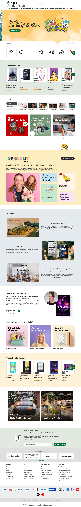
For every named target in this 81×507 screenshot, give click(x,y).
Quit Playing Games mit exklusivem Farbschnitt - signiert (68, 79)
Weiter (73, 8)
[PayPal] (43, 489)
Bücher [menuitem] (8, 8)
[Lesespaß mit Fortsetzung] (64, 127)
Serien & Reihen (10, 106)
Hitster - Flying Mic (68, 372)
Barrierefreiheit (9, 478)
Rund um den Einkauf (45, 464)
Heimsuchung (26, 372)
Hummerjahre (40, 79)
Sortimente (51, 53)
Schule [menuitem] (20, 8)
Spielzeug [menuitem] (51, 8)
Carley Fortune (63, 106)
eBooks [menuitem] (33, 8)
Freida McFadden (43, 106)
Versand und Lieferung (46, 470)
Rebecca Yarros (22, 106)
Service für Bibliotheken (29, 476)
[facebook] (67, 489)
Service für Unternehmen (29, 478)
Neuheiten (21, 53)
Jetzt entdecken (22, 254)
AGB (7, 482)
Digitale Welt (61, 480)
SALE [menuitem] (67, 8)
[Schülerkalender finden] (64, 337)
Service (25, 464)
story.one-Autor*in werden (64, 472)
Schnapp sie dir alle (40, 27)
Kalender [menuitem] (63, 8)
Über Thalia (8, 464)
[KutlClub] (61, 489)
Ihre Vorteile (61, 464)
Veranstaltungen (61, 482)
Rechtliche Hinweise (28, 439)
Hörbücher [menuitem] (41, 8)
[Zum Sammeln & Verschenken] (40, 127)
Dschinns (54, 372)
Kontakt (25, 468)
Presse (7, 470)
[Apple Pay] (35, 489)
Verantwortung (9, 476)
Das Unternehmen (10, 466)
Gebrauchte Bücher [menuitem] (27, 8)
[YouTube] (42, 494)
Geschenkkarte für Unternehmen (65, 476)
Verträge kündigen (45, 478)
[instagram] (72, 489)
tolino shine (40, 372)
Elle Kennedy (53, 106)
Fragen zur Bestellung (45, 466)
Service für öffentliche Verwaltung (31, 480)
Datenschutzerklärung (45, 480)
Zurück (70, 43)
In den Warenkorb (19, 311)
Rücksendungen (27, 472)
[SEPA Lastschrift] (18, 489)
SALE (71, 53)
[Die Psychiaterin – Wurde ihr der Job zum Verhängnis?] (58, 316)
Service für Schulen (28, 474)
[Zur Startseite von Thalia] (12, 2)
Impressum (8, 480)
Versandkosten (49, 505)
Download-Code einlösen (46, 474)
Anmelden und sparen (60, 444)
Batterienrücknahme (28, 470)
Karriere (8, 468)
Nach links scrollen (7, 74)
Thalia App (60, 466)
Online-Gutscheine (45, 472)
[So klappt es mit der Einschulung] (40, 337)
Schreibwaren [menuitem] (57, 8)
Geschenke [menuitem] (71, 8)
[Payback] (52, 489)
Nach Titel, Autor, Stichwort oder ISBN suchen (47, 1)
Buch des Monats (41, 53)
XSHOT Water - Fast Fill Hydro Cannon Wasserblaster (49, 193)
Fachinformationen (10, 472)
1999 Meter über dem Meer (54, 79)
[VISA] (4, 489)
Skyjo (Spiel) (12, 372)
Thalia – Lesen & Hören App (64, 468)
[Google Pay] (27, 489)
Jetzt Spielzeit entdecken (67, 158)
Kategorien (9, 108)
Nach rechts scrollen (73, 74)
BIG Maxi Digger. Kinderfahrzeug (67, 182)
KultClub (60, 483)
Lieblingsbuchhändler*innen (64, 470)
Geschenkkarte (61, 474)
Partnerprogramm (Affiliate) (64, 478)
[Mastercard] (10, 489)
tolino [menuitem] (37, 8)
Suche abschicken (41, 3)
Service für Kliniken (28, 482)
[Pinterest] (77, 489)
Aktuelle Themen (31, 53)
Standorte (8, 474)
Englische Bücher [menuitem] (14, 8)
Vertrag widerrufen (40, 460)
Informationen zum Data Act (47, 482)
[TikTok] (38, 494)
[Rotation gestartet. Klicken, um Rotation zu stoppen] (67, 43)
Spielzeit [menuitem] (46, 8)
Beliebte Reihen (61, 53)
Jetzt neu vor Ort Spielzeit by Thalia (57, 406)
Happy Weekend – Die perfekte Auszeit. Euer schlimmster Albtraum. (12, 79)
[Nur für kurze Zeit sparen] (17, 127)
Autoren (9, 103)
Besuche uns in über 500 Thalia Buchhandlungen (24, 406)
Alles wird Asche (26, 79)
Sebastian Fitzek (33, 106)
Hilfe (25, 466)
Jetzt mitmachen (57, 232)
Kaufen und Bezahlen (45, 468)
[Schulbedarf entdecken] (17, 337)
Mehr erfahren (9, 308)
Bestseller (11, 53)
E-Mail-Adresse (27, 442)
